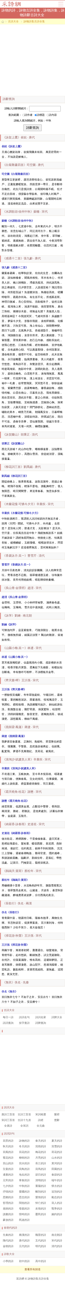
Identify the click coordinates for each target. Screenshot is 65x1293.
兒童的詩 (8, 1169)
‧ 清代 (20, 434)
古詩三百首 (24, 1114)
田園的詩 (57, 1169)
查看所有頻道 (32, 1269)
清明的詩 (40, 1180)
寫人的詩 (57, 1203)
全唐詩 (8, 1126)
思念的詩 (24, 1197)
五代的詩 (40, 1240)
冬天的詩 (24, 1146)
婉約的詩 (57, 1214)
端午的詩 (57, 1180)
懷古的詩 (57, 1186)
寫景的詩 (8, 1141)
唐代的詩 (24, 1240)
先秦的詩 (8, 1235)
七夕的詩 (8, 1186)
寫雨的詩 (40, 1146)
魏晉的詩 (40, 1235)
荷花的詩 (57, 1152)
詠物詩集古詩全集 (34, 21)
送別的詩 (57, 1192)
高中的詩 (40, 1261)
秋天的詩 (8, 1146)
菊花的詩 (8, 1158)
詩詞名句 (24, 1017)
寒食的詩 (24, 1180)
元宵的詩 (8, 1180)
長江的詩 (40, 1163)
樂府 (57, 1114)
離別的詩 (40, 1192)
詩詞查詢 (8, 1023)
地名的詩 (24, 1175)
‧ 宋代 (25, 211)
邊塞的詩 (8, 1175)
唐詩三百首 (8, 1114)
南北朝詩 (57, 1235)
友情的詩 (40, 1208)
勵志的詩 (57, 1197)
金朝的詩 (8, 1246)
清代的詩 (57, 1246)
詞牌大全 (57, 1017)
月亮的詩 (40, 1158)
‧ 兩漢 (17, 903)
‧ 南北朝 (17, 615)
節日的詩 (40, 1175)
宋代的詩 (57, 1240)
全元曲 (41, 1126)
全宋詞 (24, 1126)
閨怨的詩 (24, 1203)
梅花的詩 (40, 1152)
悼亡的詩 (40, 1203)
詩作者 (28, 115)
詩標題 (41, 115)
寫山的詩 (8, 1163)
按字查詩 (24, 1023)
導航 (60, 4)
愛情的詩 (40, 1197)
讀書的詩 (8, 1214)
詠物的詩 (24, 1141)
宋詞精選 (40, 1114)
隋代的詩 (8, 1240)
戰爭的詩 (57, 1208)
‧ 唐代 (19, 137)
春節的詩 (57, 1175)
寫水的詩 (24, 1163)
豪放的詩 (8, 1220)
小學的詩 (8, 1261)
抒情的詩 (8, 1192)
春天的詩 (40, 1141)
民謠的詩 (24, 1220)
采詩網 (20, 1279)
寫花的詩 (24, 1152)
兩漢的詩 (24, 1235)
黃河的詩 (57, 1163)
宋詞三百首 (8, 1120)
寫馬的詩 (40, 1169)
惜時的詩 (24, 1214)
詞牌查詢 (40, 1023)
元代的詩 (24, 1246)
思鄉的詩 (8, 1197)
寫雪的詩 (57, 1146)
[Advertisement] (32, 60)
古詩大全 (12, 4)
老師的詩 (8, 1208)
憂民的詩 (40, 1214)
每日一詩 (8, 1017)
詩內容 (53, 115)
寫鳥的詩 (24, 1169)
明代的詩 (40, 1246)
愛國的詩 (24, 1192)
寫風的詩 (8, 1152)
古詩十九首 (24, 1120)
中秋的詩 (24, 1186)
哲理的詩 (8, 1203)
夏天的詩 (57, 1141)
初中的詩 (24, 1261)
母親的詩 (24, 1208)
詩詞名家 (40, 1017)
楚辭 (57, 1120)
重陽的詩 (40, 1186)
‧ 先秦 (16, 982)
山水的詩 (57, 1158)
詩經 (40, 1120)
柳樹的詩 (24, 1158)
